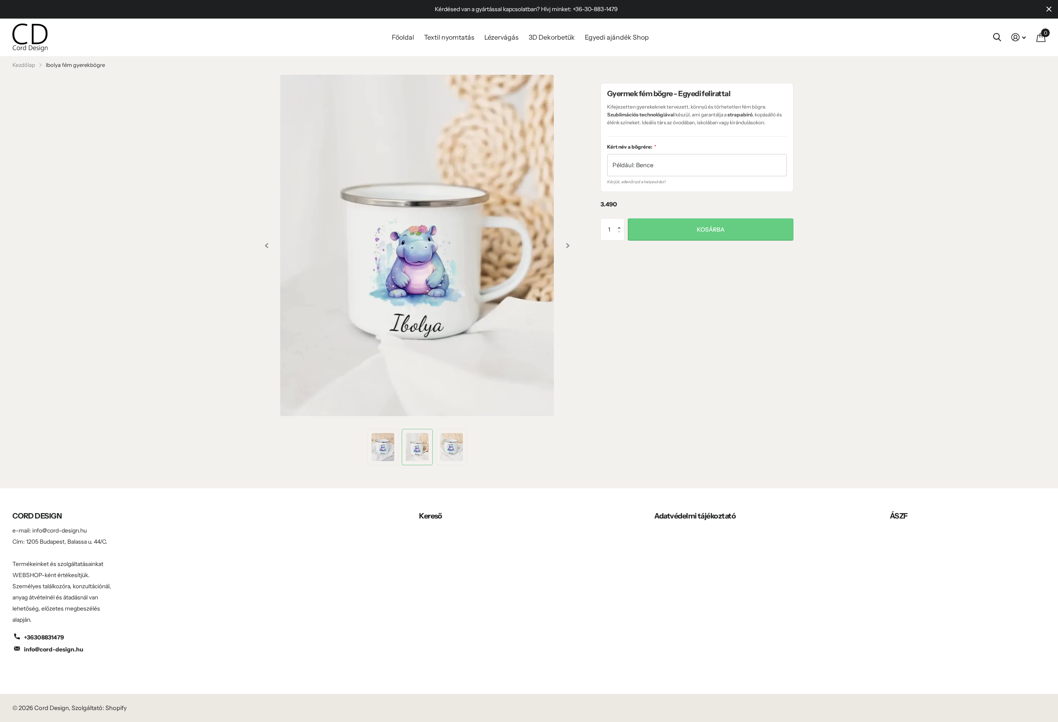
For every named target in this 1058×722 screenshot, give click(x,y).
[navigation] (266, 246)
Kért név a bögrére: (631, 147)
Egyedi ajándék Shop (617, 37)
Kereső (430, 516)
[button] (621, 222)
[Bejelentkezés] (1018, 37)
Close (1049, 9)
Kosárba (710, 229)
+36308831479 (44, 637)
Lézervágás (501, 37)
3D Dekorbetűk (552, 37)
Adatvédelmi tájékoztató (695, 516)
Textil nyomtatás (449, 37)
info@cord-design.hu (53, 649)
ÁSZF (899, 516)
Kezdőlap (23, 65)
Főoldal (403, 37)
